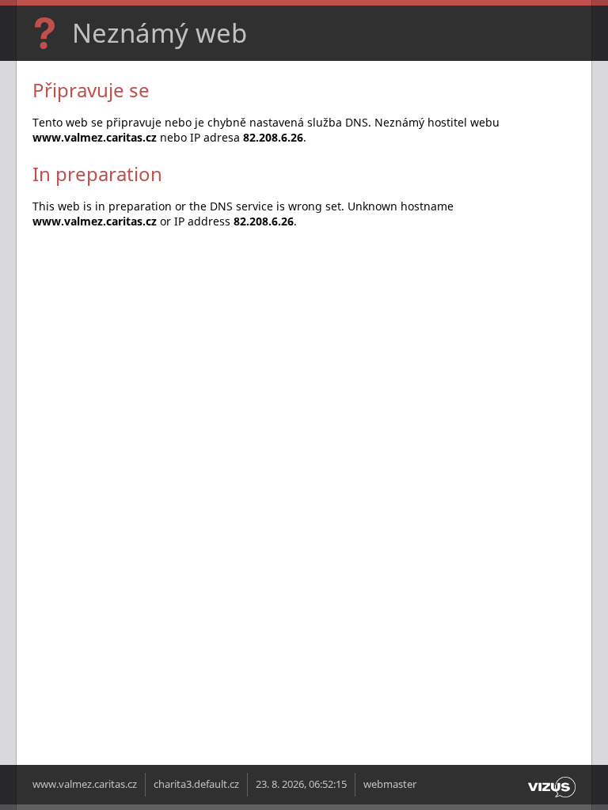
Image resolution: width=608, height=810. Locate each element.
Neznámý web (159, 33)
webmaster (389, 784)
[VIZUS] (552, 797)
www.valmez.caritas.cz (84, 784)
